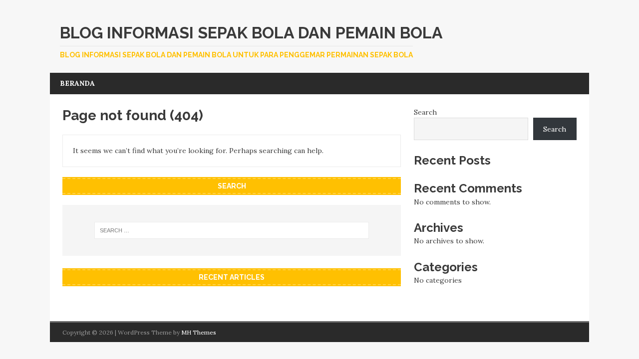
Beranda (77, 83)
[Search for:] (231, 230)
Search (425, 112)
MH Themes (198, 332)
